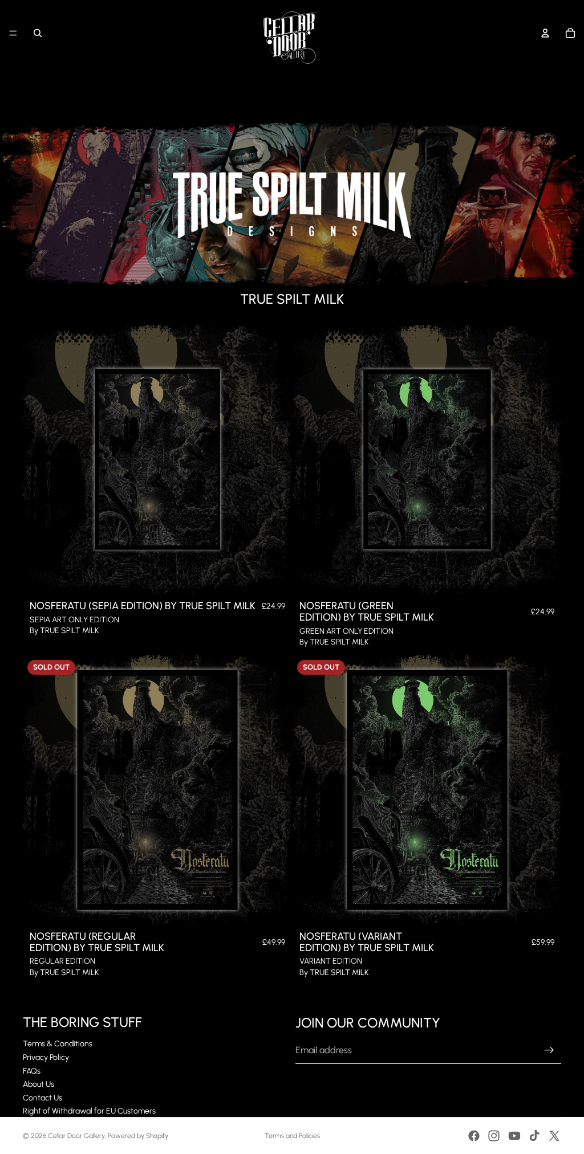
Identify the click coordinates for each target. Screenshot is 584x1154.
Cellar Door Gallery (76, 1136)
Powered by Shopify (138, 1136)
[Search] (37, 33)
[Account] (545, 33)
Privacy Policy (46, 1057)
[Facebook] (474, 1136)
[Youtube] (514, 1136)
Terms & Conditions (57, 1044)
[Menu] (13, 33)
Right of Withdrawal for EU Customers (89, 1111)
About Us (38, 1084)
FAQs (31, 1071)
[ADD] (274, 576)
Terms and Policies (292, 1136)
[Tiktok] (534, 1136)
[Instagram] (494, 1136)
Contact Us (42, 1098)
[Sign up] (549, 1050)
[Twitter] (554, 1136)
